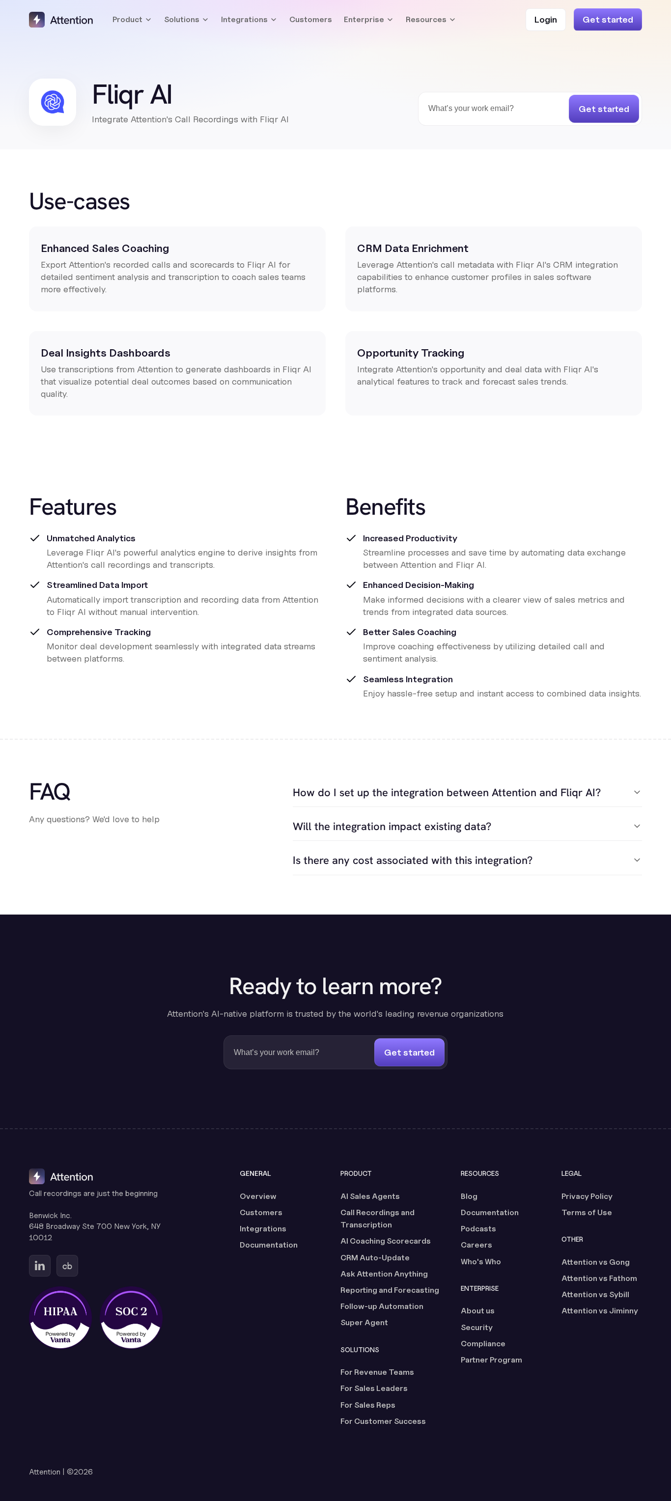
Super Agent (364, 1322)
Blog (469, 1196)
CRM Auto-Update (375, 1257)
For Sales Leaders (374, 1388)
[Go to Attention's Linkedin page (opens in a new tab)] (40, 1266)
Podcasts (478, 1228)
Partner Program (491, 1359)
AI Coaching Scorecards (385, 1241)
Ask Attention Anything (384, 1274)
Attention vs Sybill (595, 1294)
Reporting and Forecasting (389, 1290)
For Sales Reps (367, 1405)
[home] (61, 20)
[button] (132, 19)
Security (477, 1327)
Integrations (263, 1228)
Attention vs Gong (595, 1262)
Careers (476, 1245)
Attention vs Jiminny (599, 1310)
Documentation (269, 1245)
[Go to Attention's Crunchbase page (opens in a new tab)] (67, 1266)
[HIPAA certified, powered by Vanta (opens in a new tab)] (60, 1317)
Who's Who (481, 1261)
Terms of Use (586, 1212)
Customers (310, 19)
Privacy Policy (587, 1196)
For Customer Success (383, 1421)
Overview (258, 1196)
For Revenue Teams (377, 1372)
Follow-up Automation (381, 1306)
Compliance (483, 1343)
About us (478, 1310)
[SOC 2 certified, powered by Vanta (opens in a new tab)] (131, 1317)
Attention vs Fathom (599, 1278)
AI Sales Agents (370, 1196)
